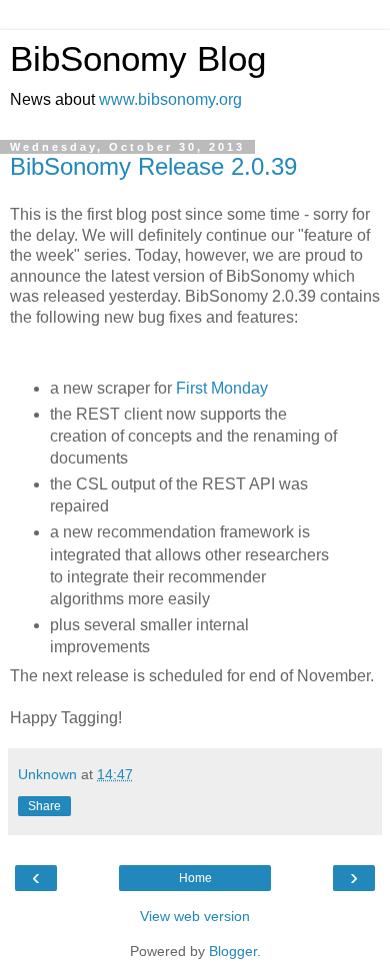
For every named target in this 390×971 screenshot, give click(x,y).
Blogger (233, 951)
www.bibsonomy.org (170, 99)
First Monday (222, 388)
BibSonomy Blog (138, 59)
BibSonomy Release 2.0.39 (153, 166)
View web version (195, 916)
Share (44, 806)
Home (195, 878)
